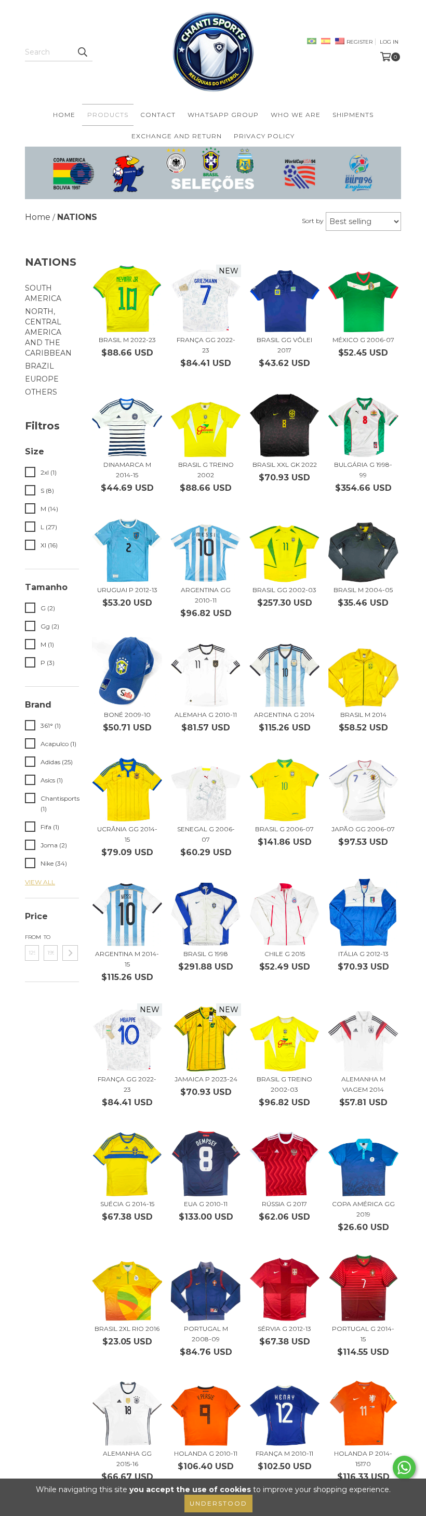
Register (359, 41)
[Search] (82, 52)
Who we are (296, 115)
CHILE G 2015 (284, 954)
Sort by (313, 221)
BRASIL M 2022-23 (127, 340)
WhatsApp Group (223, 115)
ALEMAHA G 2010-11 (206, 714)
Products (107, 115)
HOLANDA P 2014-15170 (363, 1458)
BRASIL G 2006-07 (284, 829)
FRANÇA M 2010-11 (284, 1453)
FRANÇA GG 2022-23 (206, 345)
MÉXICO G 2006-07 (363, 340)
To (47, 937)
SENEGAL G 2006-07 (206, 834)
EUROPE (42, 379)
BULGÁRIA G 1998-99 (363, 470)
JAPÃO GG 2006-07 (363, 829)
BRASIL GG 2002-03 (284, 590)
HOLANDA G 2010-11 (205, 1453)
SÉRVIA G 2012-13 (284, 1328)
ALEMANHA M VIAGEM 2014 (363, 1084)
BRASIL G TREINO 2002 (206, 470)
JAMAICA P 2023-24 (206, 1079)
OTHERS (41, 392)
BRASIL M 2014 (363, 714)
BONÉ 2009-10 (127, 714)
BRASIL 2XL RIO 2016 (127, 1328)
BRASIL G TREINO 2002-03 (284, 1084)
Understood (218, 1503)
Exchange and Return (176, 136)
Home (64, 115)
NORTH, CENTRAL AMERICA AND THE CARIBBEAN (48, 332)
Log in (389, 41)
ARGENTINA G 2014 (284, 714)
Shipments (353, 115)
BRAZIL (39, 366)
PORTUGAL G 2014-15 (363, 1334)
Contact (158, 115)
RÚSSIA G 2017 (284, 1204)
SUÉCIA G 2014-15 (127, 1204)
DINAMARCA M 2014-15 (127, 470)
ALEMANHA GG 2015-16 (127, 1458)
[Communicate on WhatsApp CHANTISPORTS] (404, 1468)
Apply (70, 953)
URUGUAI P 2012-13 (127, 590)
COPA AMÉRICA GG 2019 (363, 1209)
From (32, 937)
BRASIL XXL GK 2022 (284, 464)
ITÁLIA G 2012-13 (363, 954)
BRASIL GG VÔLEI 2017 (284, 345)
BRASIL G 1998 (205, 954)
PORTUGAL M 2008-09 (206, 1334)
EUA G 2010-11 (206, 1204)
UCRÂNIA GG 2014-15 (127, 834)
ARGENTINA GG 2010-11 (206, 595)
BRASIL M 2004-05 (363, 590)
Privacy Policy (264, 136)
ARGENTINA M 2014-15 (127, 959)
